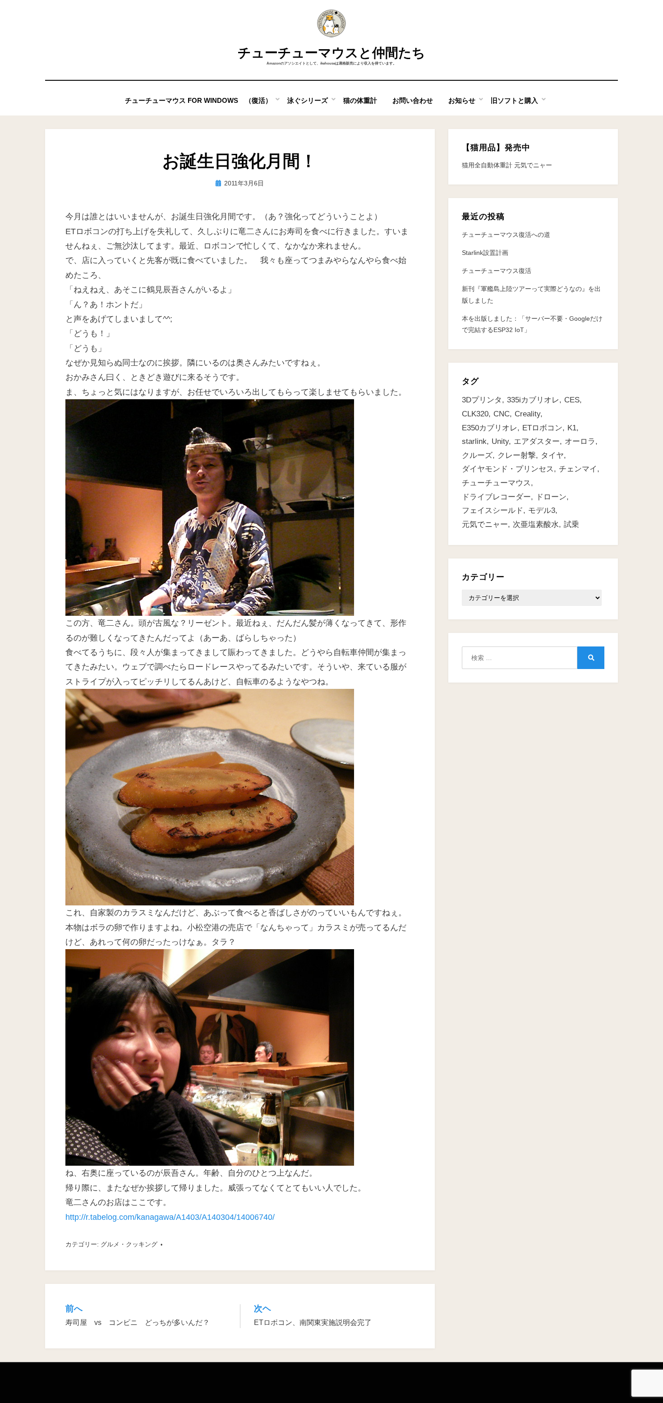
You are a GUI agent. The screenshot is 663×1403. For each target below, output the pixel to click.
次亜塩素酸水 (536, 524)
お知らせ (461, 100)
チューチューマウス (496, 483)
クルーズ (477, 455)
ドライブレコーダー (496, 497)
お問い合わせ (412, 100)
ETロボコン (542, 428)
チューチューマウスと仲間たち (331, 53)
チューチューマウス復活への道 (506, 234)
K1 (571, 428)
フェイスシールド (492, 510)
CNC (501, 414)
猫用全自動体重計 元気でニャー (507, 165)
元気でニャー (485, 524)
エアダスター (537, 441)
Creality (527, 414)
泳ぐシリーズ (307, 100)
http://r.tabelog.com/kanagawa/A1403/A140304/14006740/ (170, 1217)
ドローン (551, 497)
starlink (474, 441)
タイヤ (552, 455)
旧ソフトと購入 (514, 100)
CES (572, 400)
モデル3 (541, 510)
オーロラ (580, 441)
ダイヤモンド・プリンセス (508, 469)
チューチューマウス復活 (496, 270)
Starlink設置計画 (485, 252)
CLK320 (475, 414)
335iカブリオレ (533, 400)
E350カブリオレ (489, 428)
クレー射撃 (516, 455)
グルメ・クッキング (129, 1244)
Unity (500, 441)
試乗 (571, 524)
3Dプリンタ (482, 400)
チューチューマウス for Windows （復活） (198, 100)
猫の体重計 (360, 100)
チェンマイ (578, 469)
